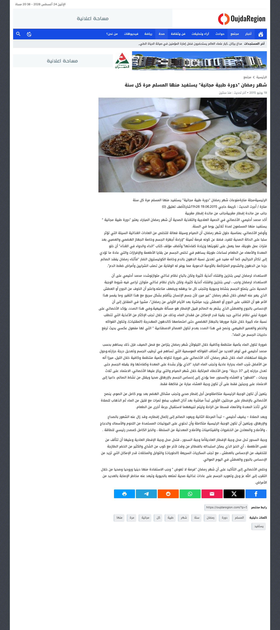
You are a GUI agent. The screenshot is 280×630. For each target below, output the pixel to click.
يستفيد (259, 526)
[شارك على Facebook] (256, 493)
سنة (196, 517)
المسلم (239, 517)
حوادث (219, 34)
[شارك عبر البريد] (212, 493)
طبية (170, 517)
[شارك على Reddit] (168, 493)
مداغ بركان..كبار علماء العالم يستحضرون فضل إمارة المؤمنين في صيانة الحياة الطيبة (190, 43)
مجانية (145, 517)
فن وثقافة (178, 34)
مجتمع (235, 34)
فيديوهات (131, 34)
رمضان (210, 517)
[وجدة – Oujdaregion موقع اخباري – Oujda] (219, 18)
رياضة (148, 34)
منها (119, 517)
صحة (162, 34)
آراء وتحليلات (200, 34)
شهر (184, 517)
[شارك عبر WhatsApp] (190, 493)
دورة (225, 517)
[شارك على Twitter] (234, 493)
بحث (18, 34)
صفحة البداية (260, 34)
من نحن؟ (112, 34)
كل (158, 517)
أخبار (248, 34)
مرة (132, 517)
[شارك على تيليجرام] (146, 493)
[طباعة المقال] (124, 493)
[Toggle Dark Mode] (29, 34)
